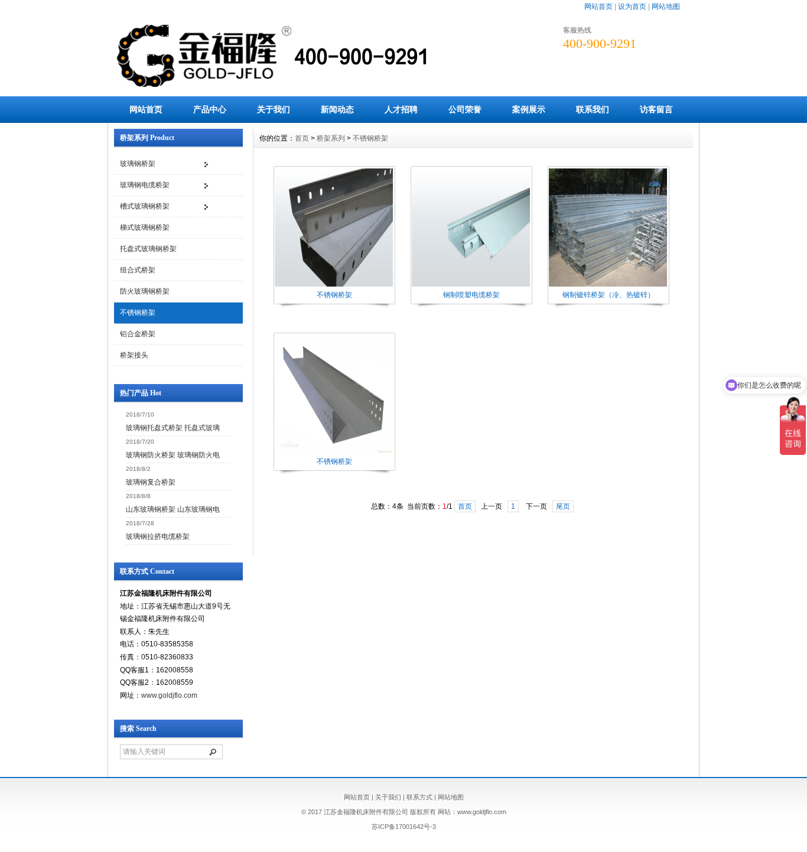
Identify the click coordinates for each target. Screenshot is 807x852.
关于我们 (273, 109)
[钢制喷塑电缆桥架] (471, 285)
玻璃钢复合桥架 (150, 482)
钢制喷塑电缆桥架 (471, 295)
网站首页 (598, 6)
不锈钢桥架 (137, 312)
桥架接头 (134, 355)
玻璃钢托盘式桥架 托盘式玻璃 (173, 428)
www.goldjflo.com (169, 695)
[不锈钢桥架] (334, 285)
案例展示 (528, 109)
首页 (302, 138)
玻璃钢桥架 (137, 164)
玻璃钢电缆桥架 (145, 185)
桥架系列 (331, 138)
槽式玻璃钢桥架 (145, 206)
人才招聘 (401, 109)
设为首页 (632, 6)
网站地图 (666, 6)
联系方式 (419, 797)
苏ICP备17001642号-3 (404, 826)
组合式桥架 (137, 270)
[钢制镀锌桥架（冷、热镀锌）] (608, 285)
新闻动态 (337, 109)
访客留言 (656, 109)
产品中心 (209, 109)
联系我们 (592, 109)
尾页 (563, 506)
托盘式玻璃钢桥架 (148, 249)
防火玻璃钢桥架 (145, 291)
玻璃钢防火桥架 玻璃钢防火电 (173, 455)
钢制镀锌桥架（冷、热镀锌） (608, 295)
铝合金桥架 (137, 334)
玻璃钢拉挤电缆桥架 (158, 536)
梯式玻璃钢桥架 (145, 227)
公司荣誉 (464, 109)
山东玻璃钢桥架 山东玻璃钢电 (173, 509)
